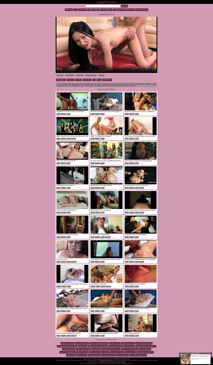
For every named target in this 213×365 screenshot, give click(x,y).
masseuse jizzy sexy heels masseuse (146, 346)
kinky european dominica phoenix (99, 343)
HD (98, 9)
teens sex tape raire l (122, 355)
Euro (75, 9)
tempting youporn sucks (127, 343)
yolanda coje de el (130, 352)
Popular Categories (142, 9)
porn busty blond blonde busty (144, 343)
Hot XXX (78, 80)
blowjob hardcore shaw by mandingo (98, 352)
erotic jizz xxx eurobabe (67, 343)
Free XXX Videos (120, 362)
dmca (123, 359)
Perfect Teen (121, 9)
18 (89, 9)
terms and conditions (113, 359)
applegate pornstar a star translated (97, 346)
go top (128, 359)
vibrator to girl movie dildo (83, 349)
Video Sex (70, 80)
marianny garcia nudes (106, 362)
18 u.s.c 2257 (92, 359)
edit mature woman (129, 346)
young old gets (71, 355)
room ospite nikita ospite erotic (138, 355)
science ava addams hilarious (129, 349)
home (85, 359)
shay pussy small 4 (82, 355)
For (115, 9)
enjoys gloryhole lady (94, 355)
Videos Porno (107, 80)
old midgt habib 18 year (115, 346)
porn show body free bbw (108, 355)
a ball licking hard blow (69, 349)
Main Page (69, 9)
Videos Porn (87, 80)
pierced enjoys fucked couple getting (67, 346)
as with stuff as (83, 352)
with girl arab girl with (144, 349)
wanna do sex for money (116, 352)
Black (93, 9)
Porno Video (82, 9)
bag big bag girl (96, 349)
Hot (94, 80)
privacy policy (101, 359)
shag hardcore (82, 346)
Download (101, 75)
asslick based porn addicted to (145, 352)
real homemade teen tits (82, 343)
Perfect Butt (130, 9)
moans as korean (114, 343)
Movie (99, 80)
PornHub (103, 9)
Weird (110, 9)
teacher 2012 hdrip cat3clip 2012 (68, 352)
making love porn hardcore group (111, 349)
